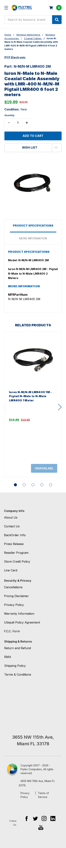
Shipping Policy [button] (15, 666)
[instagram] (44, 818)
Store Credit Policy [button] (17, 561)
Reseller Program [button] (16, 553)
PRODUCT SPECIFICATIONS (33, 225)
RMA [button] (7, 657)
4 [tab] (41, 484)
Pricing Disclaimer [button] (16, 596)
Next (59, 407)
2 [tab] (24, 484)
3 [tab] (33, 484)
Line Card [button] (10, 570)
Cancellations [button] (13, 587)
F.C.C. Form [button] (12, 631)
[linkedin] (53, 818)
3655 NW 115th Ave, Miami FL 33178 (37, 783)
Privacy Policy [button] (14, 605)
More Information (33, 238)
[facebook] (26, 818)
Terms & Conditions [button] (17, 674)
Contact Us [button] (12, 526)
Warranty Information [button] (19, 613)
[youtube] (41, 827)
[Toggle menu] (6, 8)
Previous (5, 407)
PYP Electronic (15, 57)
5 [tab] (50, 484)
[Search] (57, 19)
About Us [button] (10, 517)
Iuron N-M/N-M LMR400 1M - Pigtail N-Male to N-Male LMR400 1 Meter (30, 396)
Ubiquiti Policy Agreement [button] (22, 622)
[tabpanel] (33, 404)
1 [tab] (15, 484)
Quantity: (9, 115)
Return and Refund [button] (17, 648)
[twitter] (35, 818)
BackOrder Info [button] (15, 535)
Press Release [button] (14, 544)
